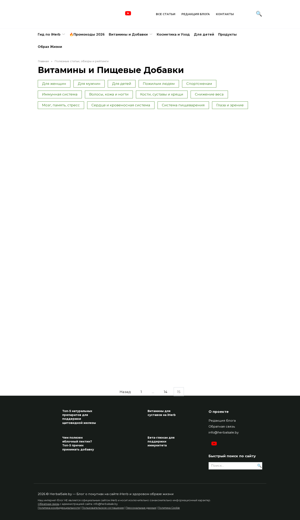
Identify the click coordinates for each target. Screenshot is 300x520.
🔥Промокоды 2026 (87, 34)
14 (165, 392)
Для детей (204, 34)
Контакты (225, 14)
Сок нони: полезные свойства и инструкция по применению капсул (178, 158)
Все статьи (165, 14)
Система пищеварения (183, 105)
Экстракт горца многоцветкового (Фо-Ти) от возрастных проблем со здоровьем (62, 233)
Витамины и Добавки (128, 34)
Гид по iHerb (49, 34)
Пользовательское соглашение (103, 507)
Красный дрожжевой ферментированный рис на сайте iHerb (177, 231)
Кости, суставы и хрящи (161, 94)
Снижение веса (209, 94)
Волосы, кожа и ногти (109, 94)
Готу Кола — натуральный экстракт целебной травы (119, 298)
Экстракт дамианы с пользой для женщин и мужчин (62, 298)
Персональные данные (141, 507)
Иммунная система (60, 94)
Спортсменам (199, 84)
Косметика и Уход (173, 34)
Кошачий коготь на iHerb (58, 368)
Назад (125, 392)
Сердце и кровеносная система (120, 105)
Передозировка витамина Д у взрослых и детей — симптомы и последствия (62, 160)
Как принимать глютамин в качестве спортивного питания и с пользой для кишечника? (120, 163)
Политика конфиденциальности (59, 507)
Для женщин (54, 84)
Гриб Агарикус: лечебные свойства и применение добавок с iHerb (237, 160)
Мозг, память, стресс (61, 105)
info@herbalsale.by (224, 432)
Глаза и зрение (230, 105)
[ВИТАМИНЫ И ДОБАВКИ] (62, 145)
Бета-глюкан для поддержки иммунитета (161, 441)
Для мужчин (89, 84)
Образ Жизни (50, 47)
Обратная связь (222, 426)
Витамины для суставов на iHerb (162, 413)
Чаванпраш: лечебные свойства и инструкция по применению (237, 231)
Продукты (227, 34)
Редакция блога (195, 14)
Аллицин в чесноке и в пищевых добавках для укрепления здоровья (120, 231)
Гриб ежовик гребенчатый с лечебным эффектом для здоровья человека (235, 303)
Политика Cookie (169, 507)
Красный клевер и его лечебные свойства (178, 296)
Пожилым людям (159, 84)
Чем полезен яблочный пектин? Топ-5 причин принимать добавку (78, 443)
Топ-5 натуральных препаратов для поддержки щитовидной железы (79, 417)
